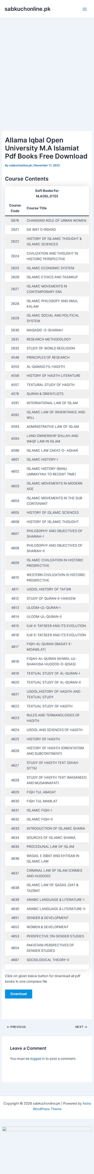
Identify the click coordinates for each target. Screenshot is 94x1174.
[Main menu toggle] (84, 9)
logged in (37, 1059)
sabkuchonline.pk (27, 9)
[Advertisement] (47, 68)
